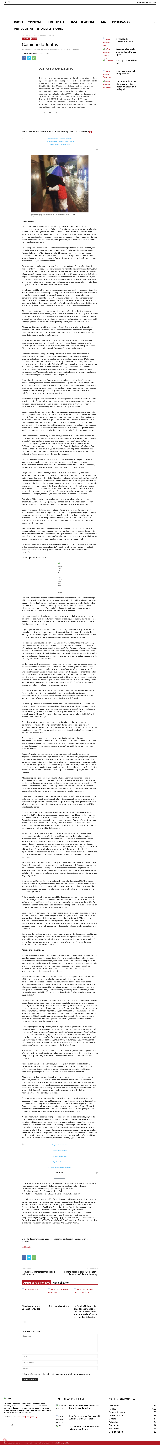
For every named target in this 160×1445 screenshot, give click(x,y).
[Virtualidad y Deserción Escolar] (108, 44)
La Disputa (26, 1247)
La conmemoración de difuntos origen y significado (84, 1427)
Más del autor (61, 1282)
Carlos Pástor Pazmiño (30, 53)
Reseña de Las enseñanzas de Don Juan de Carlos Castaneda (85, 1417)
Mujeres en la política (58, 1306)
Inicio (18, 22)
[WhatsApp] (34, 58)
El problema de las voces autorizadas (31, 1307)
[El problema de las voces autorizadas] (34, 1296)
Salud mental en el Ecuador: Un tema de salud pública (84, 1406)
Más (104, 22)
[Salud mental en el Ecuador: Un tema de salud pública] (61, 1408)
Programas (121, 22)
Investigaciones (83, 22)
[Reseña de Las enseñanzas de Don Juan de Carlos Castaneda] (61, 1421)
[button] (153, 22)
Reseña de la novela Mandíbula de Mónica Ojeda (125, 52)
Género (34, 39)
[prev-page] (23, 1322)
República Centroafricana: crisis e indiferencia (38, 1273)
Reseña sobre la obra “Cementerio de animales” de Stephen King (81, 1273)
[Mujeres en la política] (60, 1296)
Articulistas (23, 28)
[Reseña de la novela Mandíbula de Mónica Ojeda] (108, 54)
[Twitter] (29, 58)
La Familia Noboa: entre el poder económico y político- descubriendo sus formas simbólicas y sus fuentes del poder (85, 1311)
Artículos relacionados (36, 1282)
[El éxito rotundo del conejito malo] (108, 74)
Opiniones (35, 22)
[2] (23, 1199)
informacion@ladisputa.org (26, 1417)
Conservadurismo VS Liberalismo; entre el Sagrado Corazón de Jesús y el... (125, 85)
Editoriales (57, 22)
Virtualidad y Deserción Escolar (124, 40)
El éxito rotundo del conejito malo (125, 72)
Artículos (32, 35)
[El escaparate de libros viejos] (108, 63)
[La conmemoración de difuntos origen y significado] (61, 1429)
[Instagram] (9, 2)
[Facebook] (5, 2)
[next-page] (26, 1322)
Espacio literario (49, 28)
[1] (23, 1183)
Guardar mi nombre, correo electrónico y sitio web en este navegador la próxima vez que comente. (57, 1374)
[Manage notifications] (5, 1440)
